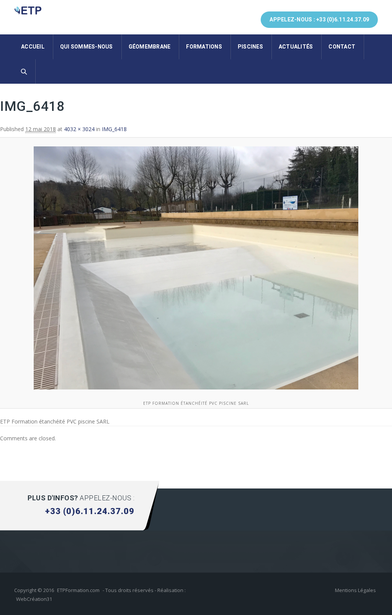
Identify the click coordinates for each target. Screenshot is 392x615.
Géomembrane (150, 47)
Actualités (296, 47)
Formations (204, 47)
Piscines (250, 47)
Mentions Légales (355, 590)
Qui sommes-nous (86, 47)
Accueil (32, 47)
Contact (341, 47)
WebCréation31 (34, 599)
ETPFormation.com (78, 590)
